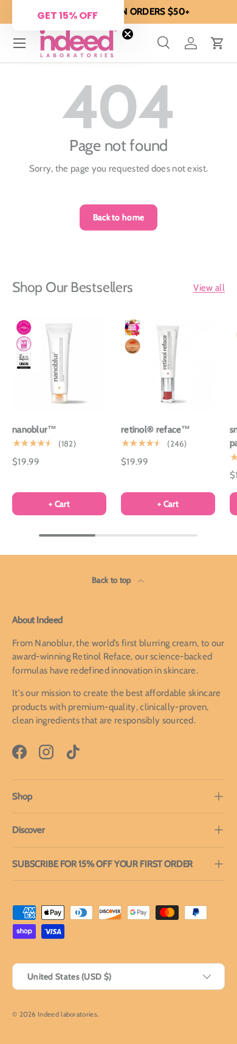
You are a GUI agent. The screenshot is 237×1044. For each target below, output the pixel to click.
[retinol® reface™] (168, 363)
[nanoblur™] (59, 363)
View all (209, 287)
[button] (217, 43)
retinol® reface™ (156, 429)
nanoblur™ (34, 429)
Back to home (119, 217)
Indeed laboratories (67, 1014)
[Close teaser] (128, 34)
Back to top (112, 580)
